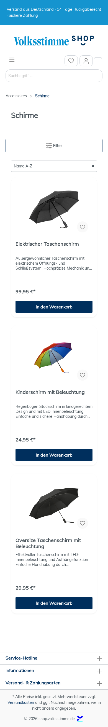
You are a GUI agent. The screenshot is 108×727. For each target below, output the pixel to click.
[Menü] (12, 60)
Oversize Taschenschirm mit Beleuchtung (48, 543)
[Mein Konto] (86, 61)
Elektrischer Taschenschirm (47, 244)
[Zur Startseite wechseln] (54, 41)
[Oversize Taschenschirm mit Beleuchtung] (54, 505)
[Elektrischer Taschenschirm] (54, 209)
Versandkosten (20, 702)
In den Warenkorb (54, 307)
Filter (57, 145)
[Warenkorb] (98, 58)
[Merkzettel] (71, 61)
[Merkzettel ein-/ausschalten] (82, 226)
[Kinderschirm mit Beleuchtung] (54, 357)
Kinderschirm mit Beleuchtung (50, 392)
